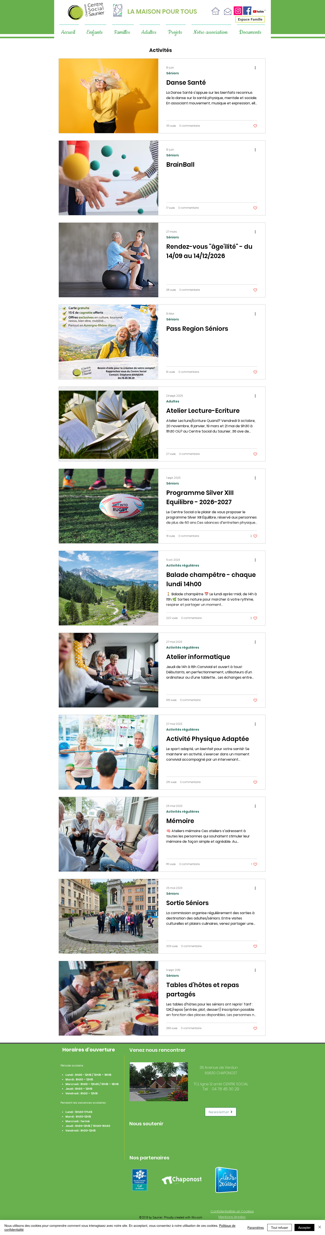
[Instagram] (238, 10)
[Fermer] (319, 1227)
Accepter (304, 1227)
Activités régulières (182, 565)
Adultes (172, 401)
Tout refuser (279, 1227)
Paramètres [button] (255, 1227)
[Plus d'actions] (256, 67)
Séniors (172, 73)
